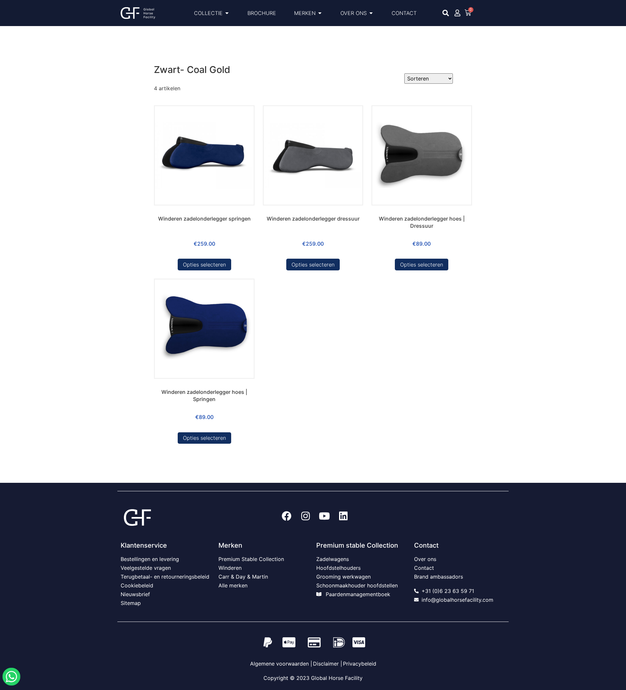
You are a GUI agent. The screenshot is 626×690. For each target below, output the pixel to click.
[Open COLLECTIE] (227, 13)
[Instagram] (305, 516)
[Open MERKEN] (319, 13)
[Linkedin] (343, 516)
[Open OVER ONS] (371, 13)
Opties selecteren (204, 264)
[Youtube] (324, 516)
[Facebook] (286, 516)
